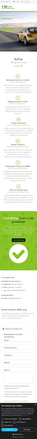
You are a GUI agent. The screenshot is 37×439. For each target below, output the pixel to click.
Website (7, 363)
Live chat (17, 1)
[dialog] (18, 421)
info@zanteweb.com (14, 298)
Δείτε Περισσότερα (7, 30)
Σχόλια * (7, 370)
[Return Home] (8, 7)
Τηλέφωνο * (8, 355)
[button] (18, 434)
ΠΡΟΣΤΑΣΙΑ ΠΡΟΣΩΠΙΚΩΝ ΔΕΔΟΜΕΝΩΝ (16, 401)
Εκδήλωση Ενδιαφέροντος (13, 329)
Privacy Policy (26, 415)
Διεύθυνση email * (10, 348)
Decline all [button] (27, 429)
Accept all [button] (9, 429)
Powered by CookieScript (18, 437)
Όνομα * (7, 340)
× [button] (35, 404)
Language (27, 1)
